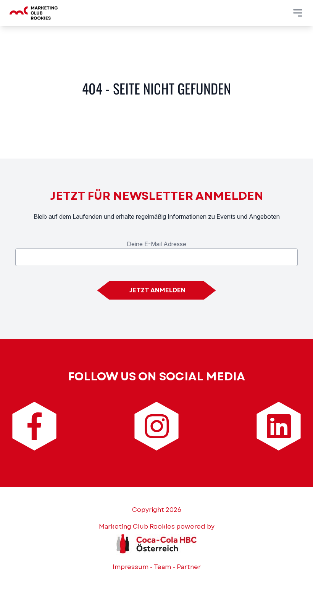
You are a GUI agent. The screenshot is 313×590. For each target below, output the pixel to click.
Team (162, 567)
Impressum (130, 567)
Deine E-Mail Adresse (156, 244)
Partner (189, 567)
